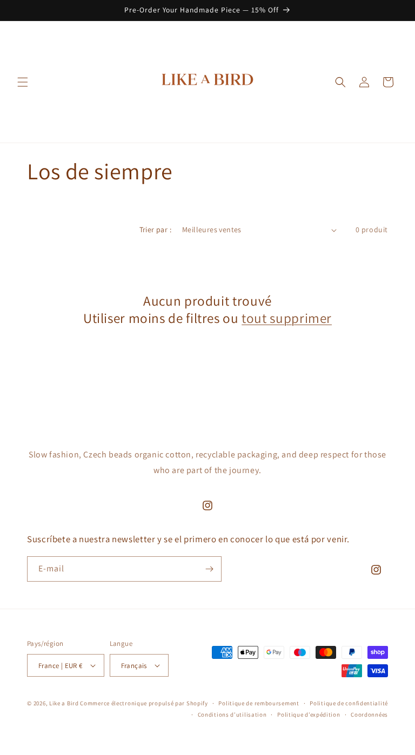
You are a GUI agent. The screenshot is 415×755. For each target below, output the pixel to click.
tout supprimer (287, 318)
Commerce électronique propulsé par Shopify (144, 703)
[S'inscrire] (209, 569)
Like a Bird (64, 703)
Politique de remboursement (258, 703)
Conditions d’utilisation (232, 714)
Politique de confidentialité (349, 703)
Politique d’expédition (308, 714)
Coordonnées (369, 714)
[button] (23, 82)
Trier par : (155, 229)
